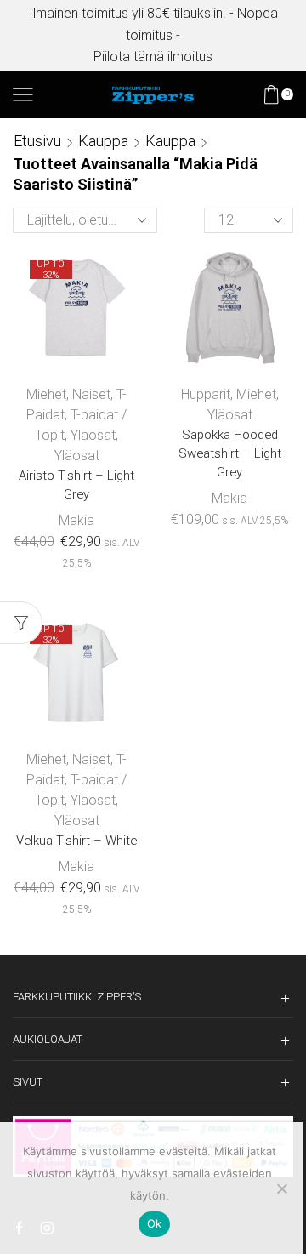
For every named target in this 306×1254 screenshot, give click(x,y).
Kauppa (103, 141)
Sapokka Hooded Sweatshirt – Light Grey (229, 453)
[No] (281, 1188)
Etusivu (37, 141)
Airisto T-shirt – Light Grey (76, 485)
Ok (154, 1223)
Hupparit (205, 394)
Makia (76, 520)
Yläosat (93, 435)
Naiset (91, 394)
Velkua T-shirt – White (76, 840)
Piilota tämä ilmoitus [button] (153, 56)
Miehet (46, 394)
